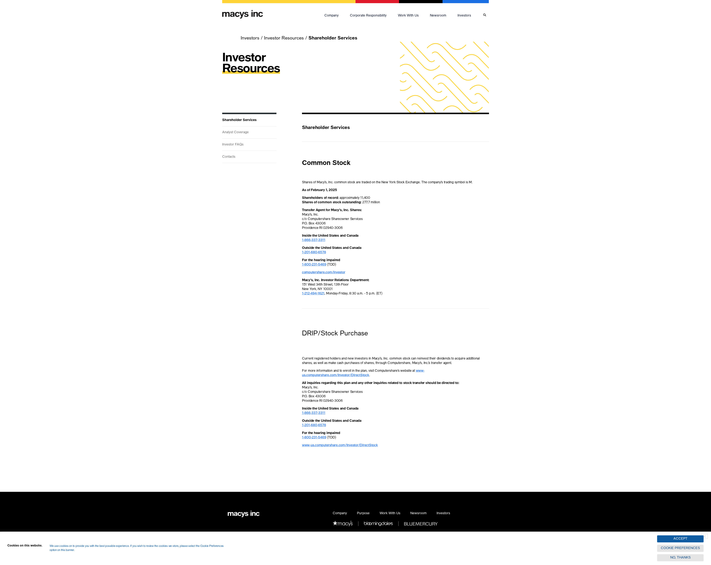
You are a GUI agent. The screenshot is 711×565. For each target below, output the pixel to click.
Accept (680, 539)
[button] (335, 15)
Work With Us (390, 513)
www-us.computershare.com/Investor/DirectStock (340, 445)
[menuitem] (335, 15)
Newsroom (438, 15)
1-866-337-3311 (313, 240)
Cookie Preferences (680, 548)
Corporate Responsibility (368, 15)
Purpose (363, 513)
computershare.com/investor (323, 272)
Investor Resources (284, 38)
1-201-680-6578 (314, 252)
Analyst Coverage (235, 132)
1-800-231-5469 (314, 264)
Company (331, 15)
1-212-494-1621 (313, 293)
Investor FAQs (232, 144)
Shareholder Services (239, 120)
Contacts (228, 157)
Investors (464, 15)
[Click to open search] (484, 15)
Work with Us (408, 15)
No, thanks (680, 557)
